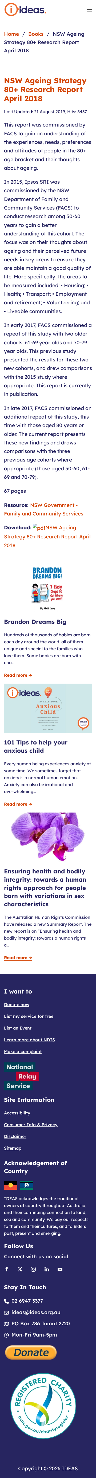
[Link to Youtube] (60, 1269)
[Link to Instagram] (33, 1269)
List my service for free (28, 1016)
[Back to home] (25, 9)
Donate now (16, 1004)
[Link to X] (20, 1269)
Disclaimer (15, 1136)
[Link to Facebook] (6, 1269)
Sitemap (12, 1148)
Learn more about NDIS (29, 1039)
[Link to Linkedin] (46, 1269)
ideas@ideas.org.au (36, 1312)
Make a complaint (23, 1051)
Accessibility (17, 1113)
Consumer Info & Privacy (31, 1124)
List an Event (17, 1028)
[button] (89, 9)
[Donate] (31, 1351)
